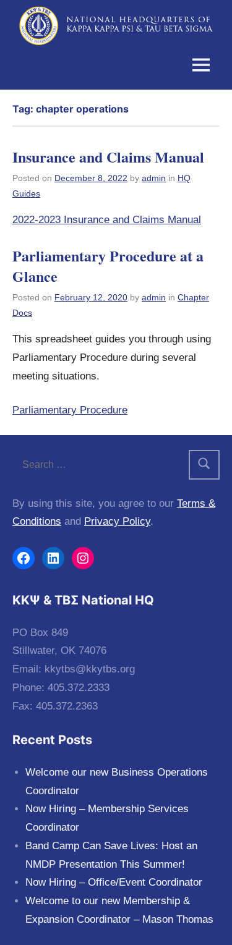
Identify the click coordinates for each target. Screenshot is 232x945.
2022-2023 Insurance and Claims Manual (106, 220)
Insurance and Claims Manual (108, 156)
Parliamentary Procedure (69, 410)
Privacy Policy (117, 521)
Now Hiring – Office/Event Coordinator (113, 882)
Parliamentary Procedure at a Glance (108, 266)
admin (154, 178)
